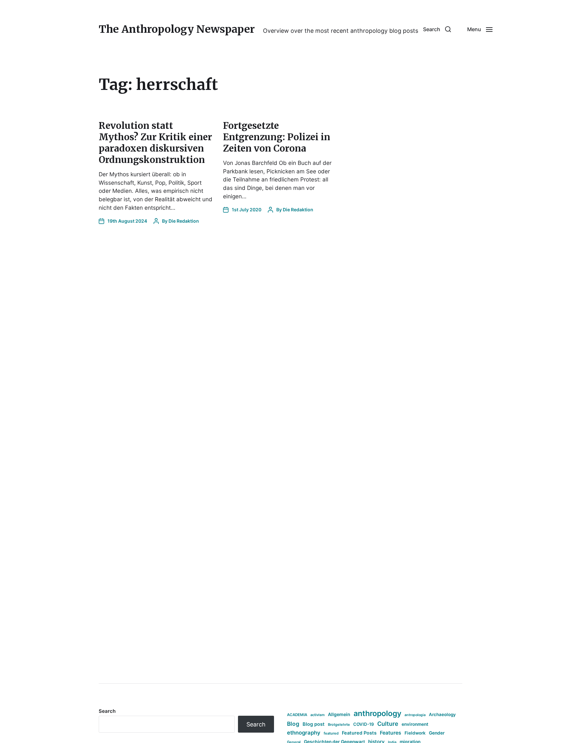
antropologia (415, 715)
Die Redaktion (183, 221)
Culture (387, 723)
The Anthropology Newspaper (177, 29)
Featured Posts (359, 733)
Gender (437, 733)
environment (415, 724)
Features (390, 733)
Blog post (314, 724)
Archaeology (442, 714)
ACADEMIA (297, 714)
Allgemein (339, 714)
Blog (293, 723)
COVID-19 (363, 724)
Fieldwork (415, 733)
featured (331, 733)
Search (107, 711)
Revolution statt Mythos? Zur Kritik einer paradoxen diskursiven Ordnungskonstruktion (155, 143)
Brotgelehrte (339, 724)
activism (317, 714)
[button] (437, 29)
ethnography (303, 732)
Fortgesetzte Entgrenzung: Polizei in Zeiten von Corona (276, 137)
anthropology (377, 713)
